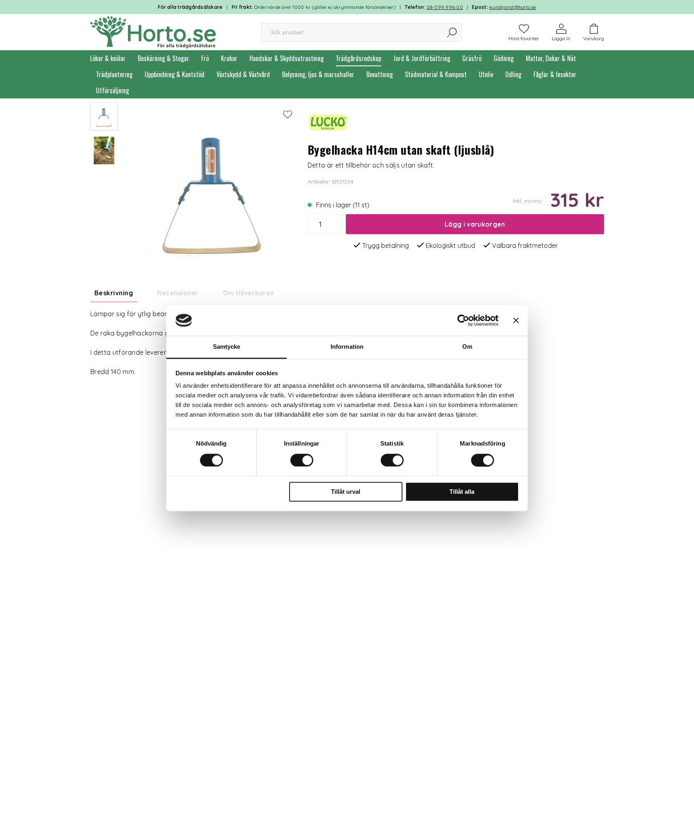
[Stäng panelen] (516, 320)
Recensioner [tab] (177, 293)
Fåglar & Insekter (554, 74)
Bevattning (379, 74)
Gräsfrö (472, 58)
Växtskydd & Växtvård (243, 74)
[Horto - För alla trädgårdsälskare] (153, 31)
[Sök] (452, 32)
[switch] (301, 460)
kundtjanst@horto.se (512, 7)
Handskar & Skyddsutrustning (286, 58)
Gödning (504, 58)
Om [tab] (467, 347)
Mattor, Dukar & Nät (551, 58)
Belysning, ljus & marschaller (318, 74)
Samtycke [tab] (227, 347)
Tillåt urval (345, 492)
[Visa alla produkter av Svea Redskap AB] (328, 122)
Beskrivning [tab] (113, 293)
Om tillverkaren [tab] (248, 293)
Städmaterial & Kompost (436, 74)
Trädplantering (114, 74)
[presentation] (104, 116)
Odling (513, 74)
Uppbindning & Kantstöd (174, 74)
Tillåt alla (461, 492)
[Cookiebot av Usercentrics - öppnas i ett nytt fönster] (463, 320)
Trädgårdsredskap (358, 58)
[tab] (104, 116)
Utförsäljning (112, 90)
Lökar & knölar (108, 58)
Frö (205, 58)
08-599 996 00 (445, 7)
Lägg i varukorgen (475, 224)
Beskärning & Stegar (163, 58)
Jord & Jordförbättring (421, 58)
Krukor (229, 58)
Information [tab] (347, 347)
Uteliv (486, 74)
